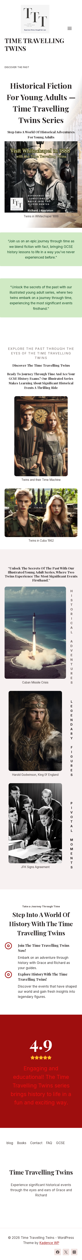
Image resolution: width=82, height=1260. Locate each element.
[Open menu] (71, 28)
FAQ (49, 1143)
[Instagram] (74, 1252)
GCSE (60, 1143)
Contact (36, 1143)
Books (21, 1143)
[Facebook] (57, 1252)
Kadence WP (49, 1243)
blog (9, 1143)
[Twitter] (66, 1252)
